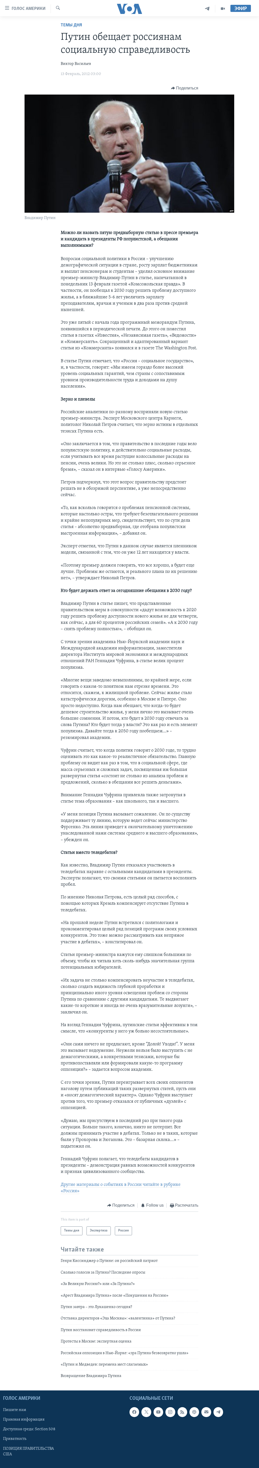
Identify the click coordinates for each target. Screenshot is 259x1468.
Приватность (14, 1439)
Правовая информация (24, 1420)
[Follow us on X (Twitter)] (146, 1412)
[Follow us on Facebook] (134, 1412)
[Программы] (222, 9)
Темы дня (71, 25)
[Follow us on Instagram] (170, 1412)
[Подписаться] (206, 1412)
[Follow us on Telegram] (218, 1412)
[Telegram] (207, 9)
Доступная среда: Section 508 (29, 1429)
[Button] (185, 88)
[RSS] (182, 1412)
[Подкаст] (194, 1412)
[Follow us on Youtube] (158, 1412)
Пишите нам (14, 1410)
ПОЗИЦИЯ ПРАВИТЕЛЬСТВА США (28, 1451)
